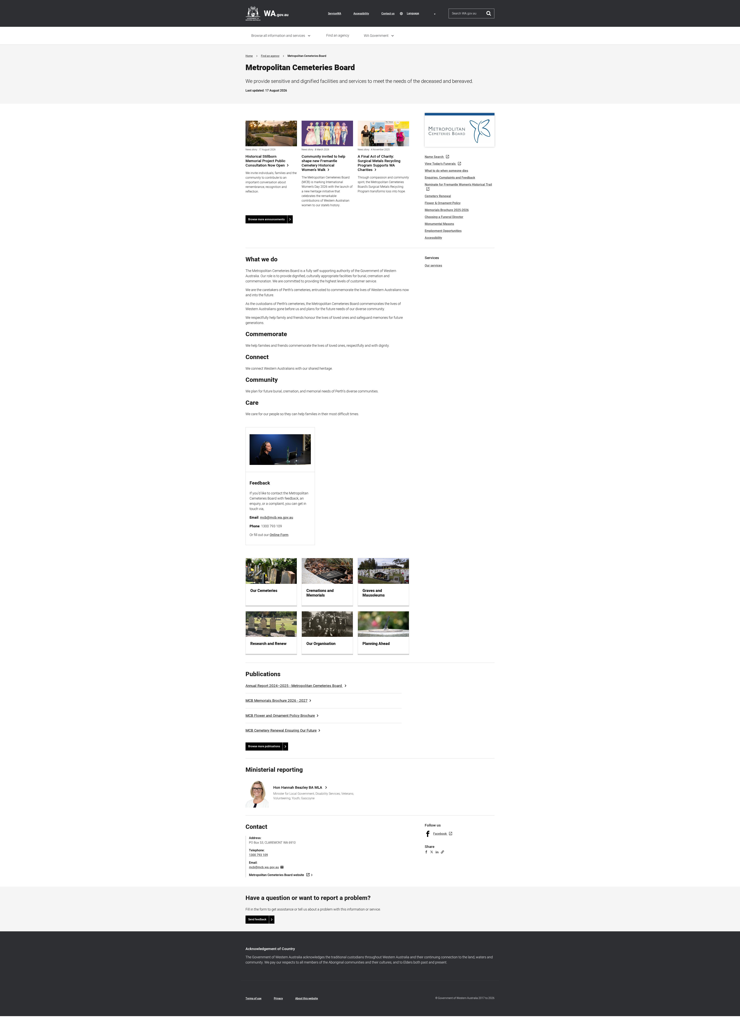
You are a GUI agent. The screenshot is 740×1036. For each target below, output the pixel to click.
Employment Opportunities (443, 231)
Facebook (440, 833)
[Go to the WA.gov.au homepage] (267, 13)
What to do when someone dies (446, 170)
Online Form (279, 535)
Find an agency (337, 35)
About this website (306, 998)
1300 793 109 (258, 855)
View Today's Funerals (440, 164)
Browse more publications (264, 746)
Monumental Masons (439, 224)
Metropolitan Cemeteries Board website (276, 875)
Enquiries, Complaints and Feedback (450, 177)
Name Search (434, 157)
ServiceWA (334, 14)
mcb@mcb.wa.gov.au (264, 867)
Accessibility (361, 14)
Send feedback (257, 919)
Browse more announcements (266, 219)
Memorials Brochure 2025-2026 (447, 210)
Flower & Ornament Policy (443, 203)
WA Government (376, 35)
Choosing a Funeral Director (444, 217)
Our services (433, 265)
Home (249, 56)
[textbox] (422, 13)
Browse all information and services (278, 35)
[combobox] (422, 13)
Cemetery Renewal (438, 196)
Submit (488, 13)
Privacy (278, 998)
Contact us (387, 14)
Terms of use (254, 998)
